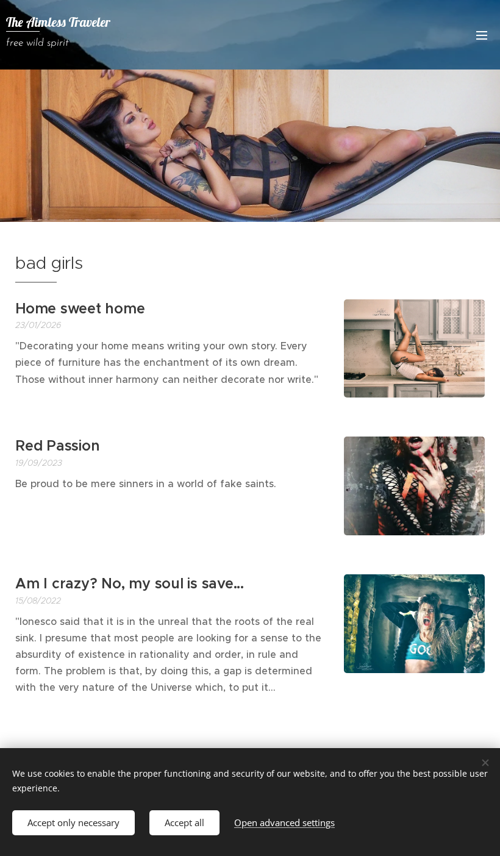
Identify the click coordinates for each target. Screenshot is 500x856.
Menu (482, 35)
